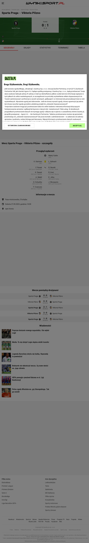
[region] (44, 102)
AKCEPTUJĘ (77, 126)
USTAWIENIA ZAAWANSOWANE (19, 126)
